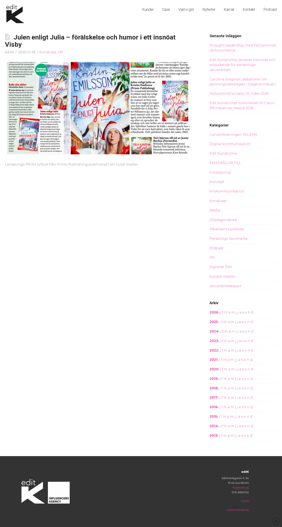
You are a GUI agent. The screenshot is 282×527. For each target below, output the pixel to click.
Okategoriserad (223, 220)
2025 (214, 322)
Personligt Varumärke (229, 239)
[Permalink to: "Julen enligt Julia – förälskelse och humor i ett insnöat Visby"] (98, 108)
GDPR (245, 501)
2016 (214, 407)
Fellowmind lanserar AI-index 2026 (239, 93)
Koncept (217, 182)
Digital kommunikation (230, 144)
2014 (214, 426)
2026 (214, 312)
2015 (213, 416)
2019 (214, 379)
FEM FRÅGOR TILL (225, 163)
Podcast (217, 248)
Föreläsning (220, 172)
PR (60, 52)
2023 (214, 341)
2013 (213, 436)
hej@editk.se (240, 487)
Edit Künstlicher (223, 153)
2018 (214, 388)
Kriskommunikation (227, 191)
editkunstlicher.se (238, 510)
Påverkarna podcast (227, 229)
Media (215, 210)
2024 (214, 331)
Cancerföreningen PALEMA (233, 135)
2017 (214, 397)
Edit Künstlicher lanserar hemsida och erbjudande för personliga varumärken (243, 65)
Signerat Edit (221, 267)
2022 (214, 350)
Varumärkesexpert (225, 286)
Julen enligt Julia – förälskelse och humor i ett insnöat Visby (90, 40)
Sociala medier (222, 276)
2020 (214, 369)
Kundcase (47, 52)
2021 (213, 360)
